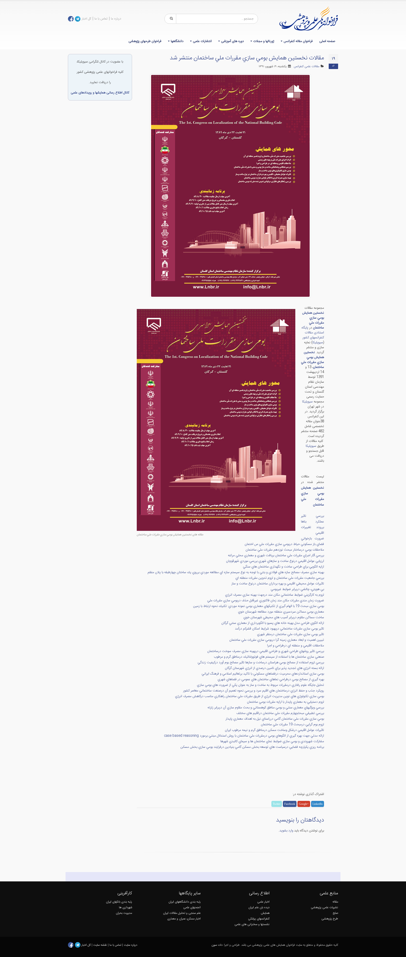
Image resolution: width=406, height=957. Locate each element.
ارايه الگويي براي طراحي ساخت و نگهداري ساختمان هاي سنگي (283, 567)
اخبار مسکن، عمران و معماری (184, 918)
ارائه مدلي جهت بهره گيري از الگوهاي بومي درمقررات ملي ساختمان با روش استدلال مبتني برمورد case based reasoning (244, 736)
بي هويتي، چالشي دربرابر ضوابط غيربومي (297, 589)
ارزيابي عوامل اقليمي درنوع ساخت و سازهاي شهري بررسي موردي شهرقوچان (275, 561)
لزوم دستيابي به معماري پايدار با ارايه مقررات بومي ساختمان (285, 702)
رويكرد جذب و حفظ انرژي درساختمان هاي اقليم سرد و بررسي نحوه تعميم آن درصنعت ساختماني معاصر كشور (253, 691)
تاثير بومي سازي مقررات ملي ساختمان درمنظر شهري (290, 634)
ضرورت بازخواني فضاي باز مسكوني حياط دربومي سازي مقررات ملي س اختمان (284, 541)
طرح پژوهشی (329, 918)
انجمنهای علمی (192, 907)
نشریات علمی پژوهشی (324, 907)
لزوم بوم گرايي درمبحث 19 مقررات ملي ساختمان (292, 724)
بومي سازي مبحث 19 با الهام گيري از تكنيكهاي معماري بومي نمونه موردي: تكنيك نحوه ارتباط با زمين (258, 606)
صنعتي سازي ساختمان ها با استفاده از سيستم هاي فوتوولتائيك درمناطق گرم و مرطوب (269, 657)
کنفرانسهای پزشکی (258, 918)
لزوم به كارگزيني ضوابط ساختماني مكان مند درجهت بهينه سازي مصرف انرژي (274, 595)
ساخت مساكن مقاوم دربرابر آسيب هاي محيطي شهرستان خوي (283, 617)
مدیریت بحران (124, 913)
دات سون (217, 945)
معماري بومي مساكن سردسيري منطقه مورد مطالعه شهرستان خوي (281, 612)
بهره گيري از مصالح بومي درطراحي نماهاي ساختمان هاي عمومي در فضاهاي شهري (271, 679)
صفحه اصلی (327, 41)
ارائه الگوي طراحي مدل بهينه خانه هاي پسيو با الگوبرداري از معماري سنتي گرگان (272, 623)
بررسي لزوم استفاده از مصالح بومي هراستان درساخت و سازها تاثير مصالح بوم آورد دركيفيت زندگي (261, 662)
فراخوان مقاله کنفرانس (298, 41)
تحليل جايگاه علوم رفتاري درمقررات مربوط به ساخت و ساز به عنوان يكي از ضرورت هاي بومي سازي (260, 685)
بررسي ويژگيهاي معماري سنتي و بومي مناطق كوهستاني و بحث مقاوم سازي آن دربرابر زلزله (265, 707)
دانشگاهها (177, 41)
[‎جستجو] (170, 18)
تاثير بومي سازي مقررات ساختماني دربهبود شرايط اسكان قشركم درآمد (279, 629)
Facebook (289, 804)
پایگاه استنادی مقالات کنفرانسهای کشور (312, 332)
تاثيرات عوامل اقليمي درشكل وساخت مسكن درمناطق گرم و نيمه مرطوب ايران (274, 730)
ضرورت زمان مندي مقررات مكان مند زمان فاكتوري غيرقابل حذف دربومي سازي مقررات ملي (265, 600)
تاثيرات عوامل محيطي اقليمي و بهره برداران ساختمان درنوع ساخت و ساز (277, 584)
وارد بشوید (286, 831)
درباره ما (116, 18)
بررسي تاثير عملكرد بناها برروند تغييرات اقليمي (312, 524)
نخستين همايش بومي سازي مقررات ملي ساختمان (313, 320)
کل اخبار (86, 18)
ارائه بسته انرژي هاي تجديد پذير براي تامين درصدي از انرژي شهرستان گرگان (274, 668)
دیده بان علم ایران (258, 907)
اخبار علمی (263, 901)
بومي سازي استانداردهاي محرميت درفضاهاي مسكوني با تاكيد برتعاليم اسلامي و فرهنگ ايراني (263, 674)
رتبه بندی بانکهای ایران (119, 901)
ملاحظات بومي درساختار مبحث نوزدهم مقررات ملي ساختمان (285, 550)
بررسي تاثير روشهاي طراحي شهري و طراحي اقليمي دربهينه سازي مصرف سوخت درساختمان (265, 651)
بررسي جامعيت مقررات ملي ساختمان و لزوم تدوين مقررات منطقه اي (279, 578)
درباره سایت (130, 945)
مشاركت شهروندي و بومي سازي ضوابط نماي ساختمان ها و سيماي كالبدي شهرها (272, 741)
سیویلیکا (317, 342)
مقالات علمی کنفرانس (306, 66)
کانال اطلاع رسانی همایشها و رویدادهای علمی (100, 93)
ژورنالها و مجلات (263, 41)
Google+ (304, 804)
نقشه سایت (100, 945)
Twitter (277, 804)
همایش (265, 913)
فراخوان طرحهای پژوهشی (145, 41)
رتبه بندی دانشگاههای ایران (184, 901)
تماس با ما (101, 18)
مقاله (335, 901)
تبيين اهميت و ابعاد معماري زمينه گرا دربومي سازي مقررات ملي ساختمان (276, 640)
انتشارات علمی (202, 41)
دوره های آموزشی (232, 41)
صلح (335, 913)
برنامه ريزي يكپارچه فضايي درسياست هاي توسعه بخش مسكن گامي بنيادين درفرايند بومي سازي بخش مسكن (252, 747)
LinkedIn (317, 804)
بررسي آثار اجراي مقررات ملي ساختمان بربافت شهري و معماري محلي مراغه (276, 555)
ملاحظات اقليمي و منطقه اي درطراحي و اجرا (295, 645)
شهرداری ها (125, 907)
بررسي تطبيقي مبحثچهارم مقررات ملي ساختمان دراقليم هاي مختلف (280, 713)
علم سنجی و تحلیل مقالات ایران (182, 913)
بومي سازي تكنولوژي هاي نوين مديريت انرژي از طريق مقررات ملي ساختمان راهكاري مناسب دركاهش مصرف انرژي (249, 696)
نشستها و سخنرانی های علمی (251, 924)
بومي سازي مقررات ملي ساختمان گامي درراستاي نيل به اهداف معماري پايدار (275, 719)
